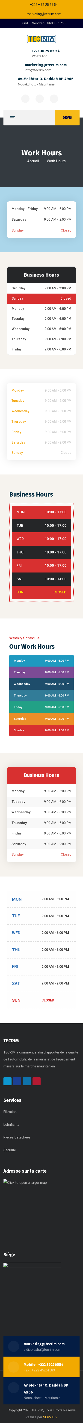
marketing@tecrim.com (46, 65)
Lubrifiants (11, 1124)
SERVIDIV (50, 1417)
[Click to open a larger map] (32, 1208)
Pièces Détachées (17, 1137)
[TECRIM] (41, 39)
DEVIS (67, 117)
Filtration (10, 1112)
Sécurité (9, 1150)
